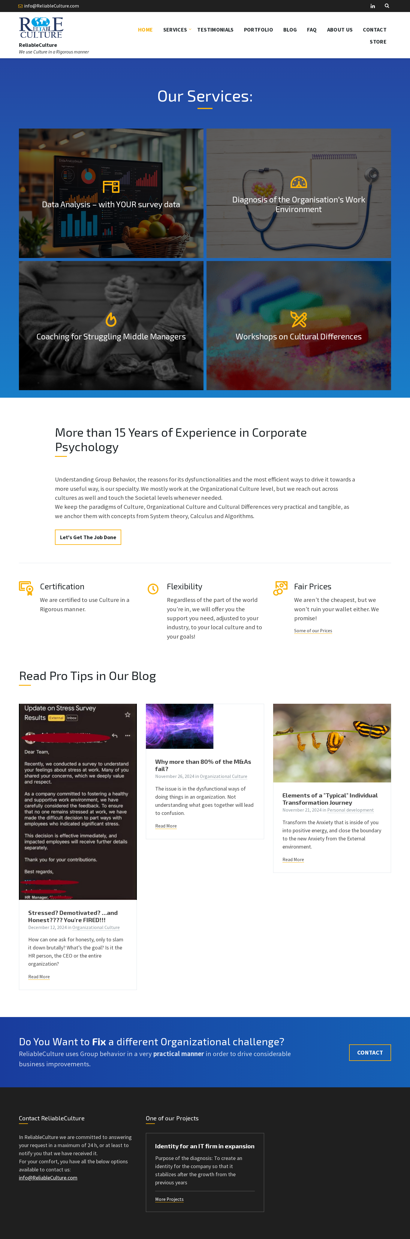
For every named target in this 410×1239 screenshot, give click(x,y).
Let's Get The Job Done (88, 537)
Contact (370, 1052)
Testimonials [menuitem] (215, 29)
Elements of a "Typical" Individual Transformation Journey (330, 798)
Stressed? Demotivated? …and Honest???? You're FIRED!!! (73, 916)
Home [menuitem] (145, 29)
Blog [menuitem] (290, 29)
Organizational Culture (96, 927)
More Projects (169, 1199)
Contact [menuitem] (375, 29)
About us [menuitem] (340, 29)
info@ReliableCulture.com (51, 6)
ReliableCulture (38, 44)
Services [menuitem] (175, 29)
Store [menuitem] (378, 41)
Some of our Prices (313, 630)
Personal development (350, 810)
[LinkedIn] (373, 6)
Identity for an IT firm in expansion (205, 1145)
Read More (39, 976)
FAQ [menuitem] (312, 29)
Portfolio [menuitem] (258, 29)
